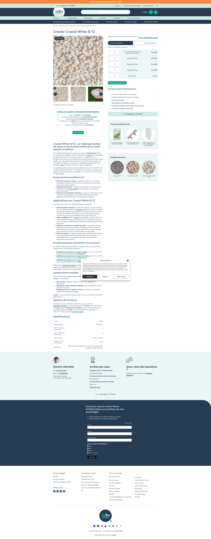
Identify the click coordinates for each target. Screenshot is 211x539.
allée (62, 165)
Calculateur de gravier (91, 22)
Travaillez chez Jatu (87, 479)
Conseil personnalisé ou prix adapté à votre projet (128, 105)
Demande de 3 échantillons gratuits (123, 103)
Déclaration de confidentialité (112, 531)
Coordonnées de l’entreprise (90, 482)
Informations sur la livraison (132, 6)
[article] (105, 2)
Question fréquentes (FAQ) (89, 485)
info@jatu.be (63, 373)
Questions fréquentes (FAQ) (62, 482)
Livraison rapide (131, 22)
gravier (89, 155)
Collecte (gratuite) (150, 43)
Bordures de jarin (93, 453)
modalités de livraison (60, 306)
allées (77, 217)
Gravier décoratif (75, 26)
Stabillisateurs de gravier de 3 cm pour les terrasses (72, 256)
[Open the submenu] (60, 18)
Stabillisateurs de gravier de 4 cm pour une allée (71, 252)
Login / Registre (78, 132)
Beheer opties (121, 276)
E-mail (89, 425)
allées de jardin (73, 189)
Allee (90, 448)
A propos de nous (148, 6)
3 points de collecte (151, 22)
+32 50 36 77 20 (61, 370)
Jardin (90, 450)
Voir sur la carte (95, 387)
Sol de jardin (116, 18)
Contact (117, 6)
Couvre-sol (103, 18)
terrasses (80, 209)
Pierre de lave (88, 18)
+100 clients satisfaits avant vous (122, 108)
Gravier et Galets (64, 26)
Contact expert (112, 22)
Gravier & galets (72, 18)
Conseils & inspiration (134, 18)
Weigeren (105, 276)
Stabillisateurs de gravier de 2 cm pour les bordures (72, 260)
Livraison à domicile (116, 43)
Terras (90, 446)
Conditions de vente (95, 531)
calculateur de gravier (69, 265)
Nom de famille (91, 437)
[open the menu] (121, 5)
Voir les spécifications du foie (148, 38)
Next (101, 94)
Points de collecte (58, 479)
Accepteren (89, 276)
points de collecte (77, 312)
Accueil (55, 26)
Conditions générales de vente (91, 488)
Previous (55, 94)
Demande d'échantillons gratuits (65, 22)
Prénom (89, 431)
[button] (128, 260)
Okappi (114, 535)
